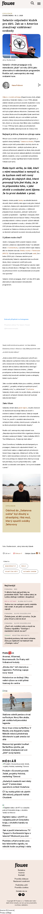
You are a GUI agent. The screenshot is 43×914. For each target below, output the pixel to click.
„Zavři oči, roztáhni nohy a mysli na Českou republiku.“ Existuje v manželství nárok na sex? (20, 628)
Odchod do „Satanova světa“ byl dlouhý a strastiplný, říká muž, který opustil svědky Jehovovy (18, 517)
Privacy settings (5, 913)
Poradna (9, 589)
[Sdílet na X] (39, 553)
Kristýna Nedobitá (20, 635)
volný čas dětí (11, 571)
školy (24, 566)
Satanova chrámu (27, 141)
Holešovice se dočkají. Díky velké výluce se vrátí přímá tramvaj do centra (16, 680)
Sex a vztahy (10, 601)
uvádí (34, 253)
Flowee (10, 3)
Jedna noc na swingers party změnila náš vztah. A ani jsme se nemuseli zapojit (21, 606)
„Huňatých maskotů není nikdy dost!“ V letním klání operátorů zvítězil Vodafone (17, 784)
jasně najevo (22, 408)
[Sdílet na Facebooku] (37, 554)
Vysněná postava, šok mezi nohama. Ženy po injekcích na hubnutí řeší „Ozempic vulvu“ (20, 640)
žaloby (20, 200)
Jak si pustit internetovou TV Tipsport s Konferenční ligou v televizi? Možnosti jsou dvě (17, 833)
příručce (31, 389)
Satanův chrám (29, 571)
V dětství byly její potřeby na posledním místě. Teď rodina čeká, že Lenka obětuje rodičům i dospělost (20, 594)
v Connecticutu (12, 248)
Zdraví (8, 635)
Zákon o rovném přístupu (12, 97)
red (15, 589)
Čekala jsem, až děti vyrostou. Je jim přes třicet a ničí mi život (20, 617)
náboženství (10, 566)
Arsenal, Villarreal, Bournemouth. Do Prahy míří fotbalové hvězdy (16, 659)
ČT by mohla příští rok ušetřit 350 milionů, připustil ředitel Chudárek (16, 794)
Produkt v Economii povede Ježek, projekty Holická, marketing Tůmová (15, 773)
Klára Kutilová (25, 601)
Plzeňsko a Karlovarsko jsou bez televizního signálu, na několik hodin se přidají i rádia (17, 843)
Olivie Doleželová (22, 613)
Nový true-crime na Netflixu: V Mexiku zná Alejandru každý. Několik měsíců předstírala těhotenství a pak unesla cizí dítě (17, 734)
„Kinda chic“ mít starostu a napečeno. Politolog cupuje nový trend (15, 670)
